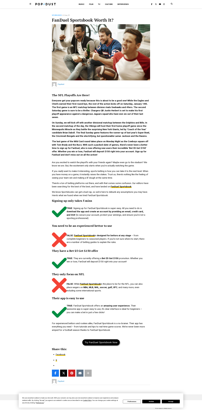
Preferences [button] (40, 403)
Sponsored (57, 15)
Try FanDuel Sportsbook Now (101, 342)
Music (81, 4)
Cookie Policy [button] (87, 400)
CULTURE (109, 4)
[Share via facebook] (55, 373)
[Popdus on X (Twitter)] (156, 4)
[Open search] (171, 3)
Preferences (132, 401)
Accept (170, 401)
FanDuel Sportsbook (121, 186)
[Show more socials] (88, 373)
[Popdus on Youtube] (160, 4)
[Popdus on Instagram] (164, 4)
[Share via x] (63, 373)
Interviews (123, 4)
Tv (99, 4)
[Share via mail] (79, 373)
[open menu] (30, 3)
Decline (151, 401)
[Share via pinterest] (71, 373)
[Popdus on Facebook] (151, 4)
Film (91, 4)
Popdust (61, 84)
